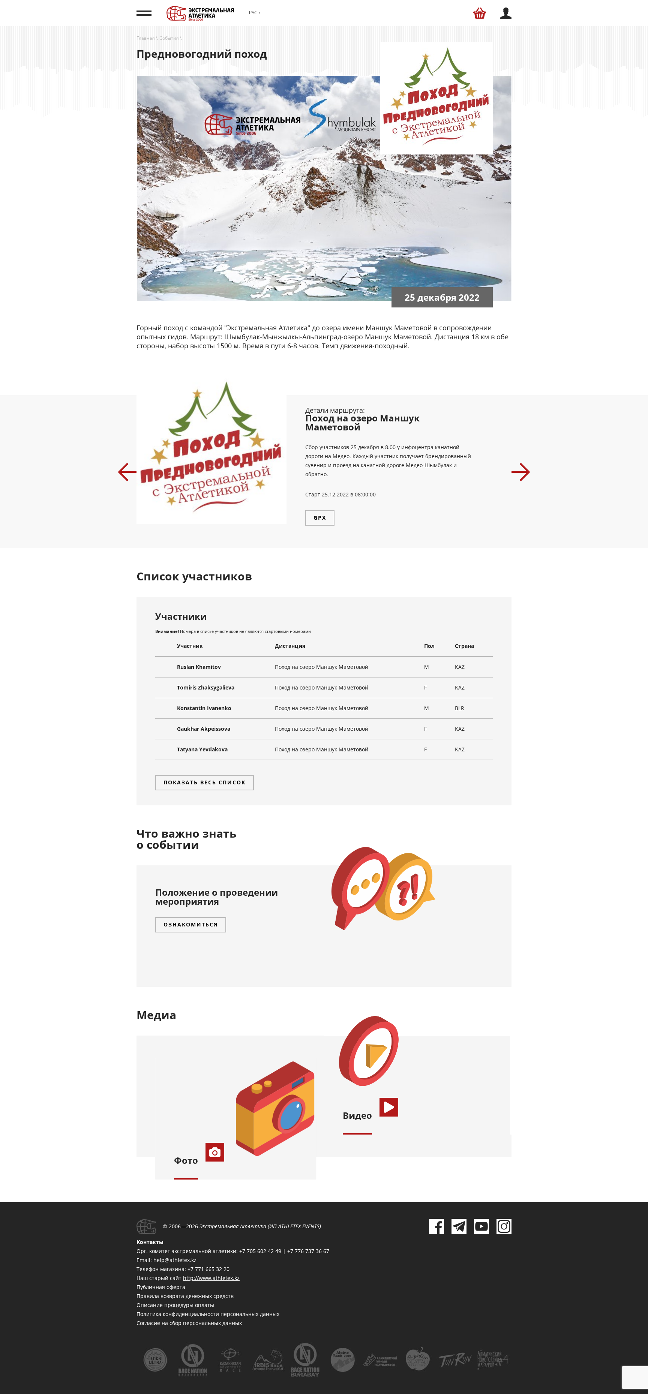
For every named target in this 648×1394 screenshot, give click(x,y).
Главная (145, 38)
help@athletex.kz (174, 1260)
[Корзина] (479, 13)
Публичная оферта (160, 1287)
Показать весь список (205, 782)
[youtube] (481, 1226)
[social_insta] (504, 1226)
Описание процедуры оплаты (175, 1305)
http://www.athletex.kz (211, 1278)
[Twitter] (459, 1226)
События (169, 38)
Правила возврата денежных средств (185, 1296)
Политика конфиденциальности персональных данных (207, 1314)
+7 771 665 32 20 (209, 1269)
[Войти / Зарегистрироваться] (506, 13)
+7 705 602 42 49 (260, 1251)
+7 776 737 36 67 (308, 1251)
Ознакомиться (191, 924)
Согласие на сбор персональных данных (189, 1323)
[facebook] (436, 1226)
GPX (320, 517)
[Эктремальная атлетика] (200, 13)
